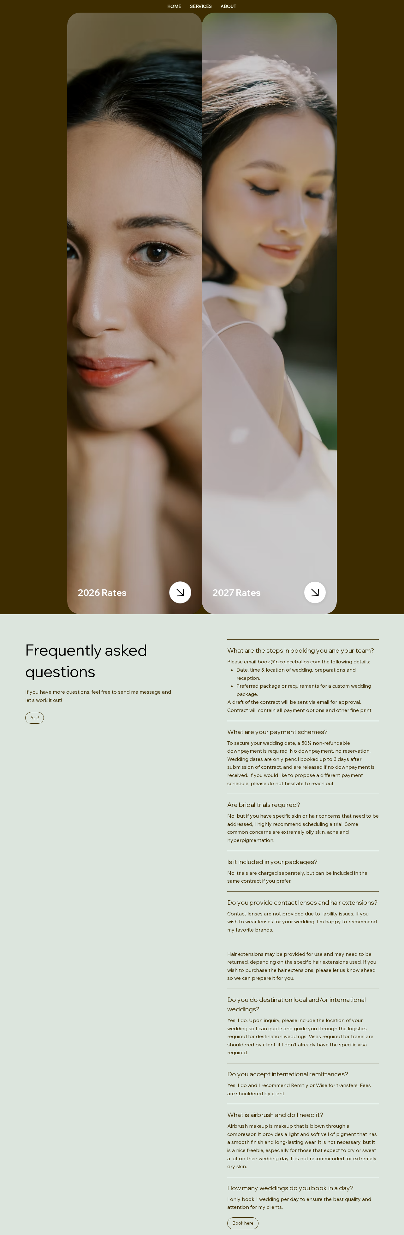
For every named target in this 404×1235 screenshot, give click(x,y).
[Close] (180, 592)
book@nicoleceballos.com (289, 661)
